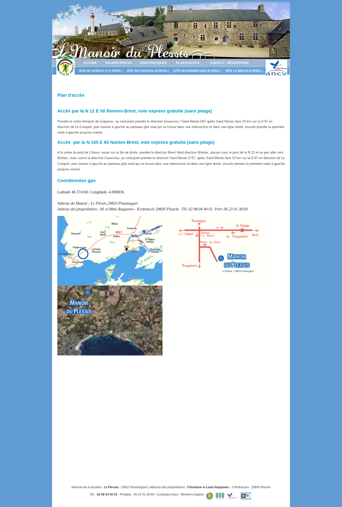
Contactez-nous (167, 494)
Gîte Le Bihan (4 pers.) (244, 71)
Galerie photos (118, 63)
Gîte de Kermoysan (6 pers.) (197, 71)
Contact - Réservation (229, 63)
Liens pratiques (153, 63)
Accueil (90, 63)
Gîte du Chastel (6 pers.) (148, 71)
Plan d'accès (187, 63)
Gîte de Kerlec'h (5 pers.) (100, 71)
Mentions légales (192, 494)
